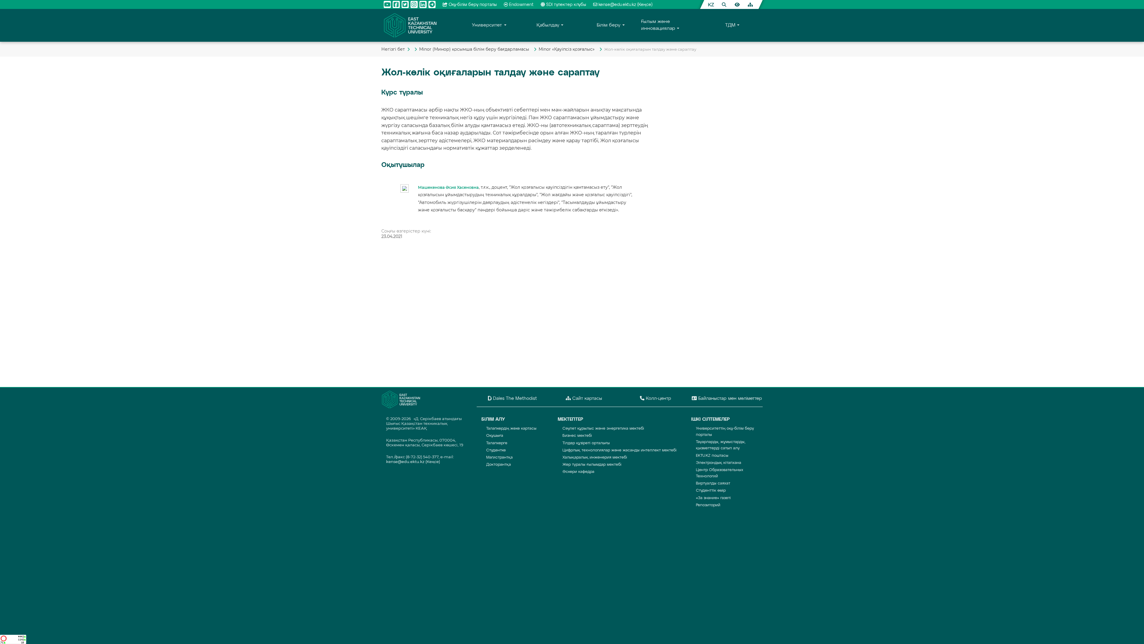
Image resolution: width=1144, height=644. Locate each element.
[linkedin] (423, 4)
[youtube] (387, 4)
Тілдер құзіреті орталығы (586, 443)
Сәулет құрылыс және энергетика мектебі (603, 429)
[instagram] (414, 4)
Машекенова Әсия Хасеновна (448, 187)
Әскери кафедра (578, 472)
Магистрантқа (499, 457)
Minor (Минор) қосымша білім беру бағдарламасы (475, 49)
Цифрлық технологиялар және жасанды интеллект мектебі (619, 450)
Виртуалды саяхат (713, 483)
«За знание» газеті (713, 498)
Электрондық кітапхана (718, 463)
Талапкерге (496, 443)
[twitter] (405, 4)
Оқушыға (494, 436)
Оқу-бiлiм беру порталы (473, 5)
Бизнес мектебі (577, 436)
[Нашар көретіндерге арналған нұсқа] (737, 4)
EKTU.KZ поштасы (712, 456)
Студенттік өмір (711, 491)
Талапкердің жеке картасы (511, 429)
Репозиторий (708, 505)
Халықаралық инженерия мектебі (594, 457)
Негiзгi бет (393, 49)
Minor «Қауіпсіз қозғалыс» (568, 49)
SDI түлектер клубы (566, 5)
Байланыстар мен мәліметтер (729, 398)
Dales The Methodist (514, 398)
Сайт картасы (586, 398)
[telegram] (432, 4)
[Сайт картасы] (750, 4)
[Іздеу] (723, 4)
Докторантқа (498, 465)
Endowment (521, 5)
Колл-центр (657, 398)
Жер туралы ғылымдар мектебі (591, 465)
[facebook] (396, 4)
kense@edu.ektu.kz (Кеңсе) (625, 5)
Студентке (496, 450)
